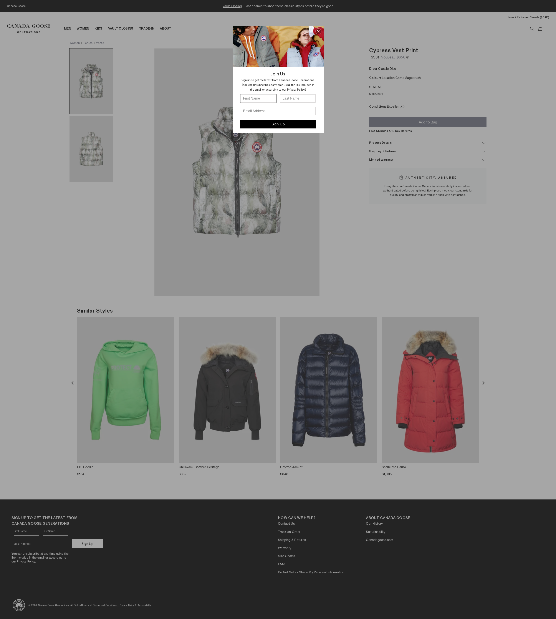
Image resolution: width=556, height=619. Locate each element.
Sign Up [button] (278, 124)
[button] (318, 31)
